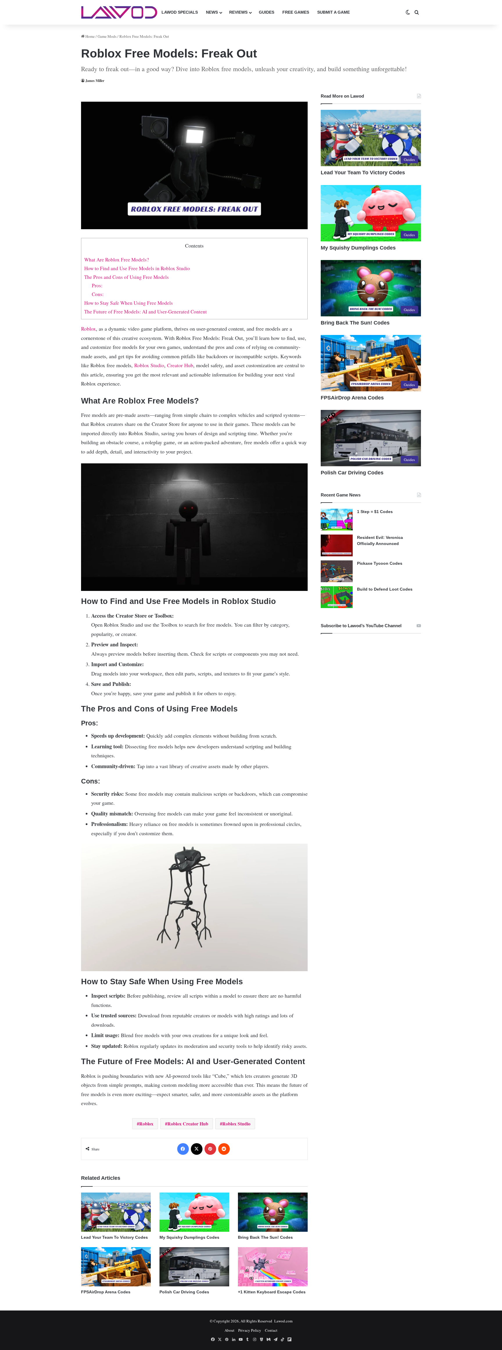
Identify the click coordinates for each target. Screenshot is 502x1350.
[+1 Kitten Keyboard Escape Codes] (273, 1266)
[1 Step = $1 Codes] (337, 519)
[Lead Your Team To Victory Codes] (116, 1212)
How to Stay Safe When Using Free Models (128, 303)
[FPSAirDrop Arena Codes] (116, 1266)
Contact (271, 1330)
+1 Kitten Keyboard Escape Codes (272, 1292)
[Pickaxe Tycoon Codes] (337, 571)
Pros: (97, 285)
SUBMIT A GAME (333, 12)
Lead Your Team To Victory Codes (114, 1237)
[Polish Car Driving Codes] (194, 1266)
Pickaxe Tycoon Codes (379, 563)
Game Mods (107, 36)
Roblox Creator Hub (187, 1123)
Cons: (98, 294)
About (229, 1330)
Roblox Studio (149, 365)
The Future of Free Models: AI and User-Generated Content (145, 311)
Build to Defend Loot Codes (385, 589)
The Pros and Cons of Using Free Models (126, 277)
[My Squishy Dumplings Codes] (194, 1212)
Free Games (295, 12)
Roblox (88, 328)
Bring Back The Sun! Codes (265, 1237)
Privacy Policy (249, 1330)
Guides (266, 12)
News (212, 12)
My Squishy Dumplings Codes (189, 1237)
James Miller (94, 80)
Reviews (238, 12)
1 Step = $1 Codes (375, 511)
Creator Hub (180, 365)
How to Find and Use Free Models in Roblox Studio (137, 268)
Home (90, 36)
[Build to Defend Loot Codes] (337, 597)
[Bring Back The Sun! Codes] (273, 1212)
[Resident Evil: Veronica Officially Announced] (337, 545)
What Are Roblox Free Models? (116, 259)
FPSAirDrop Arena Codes (105, 1292)
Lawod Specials (180, 12)
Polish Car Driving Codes (184, 1292)
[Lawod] (119, 12)
